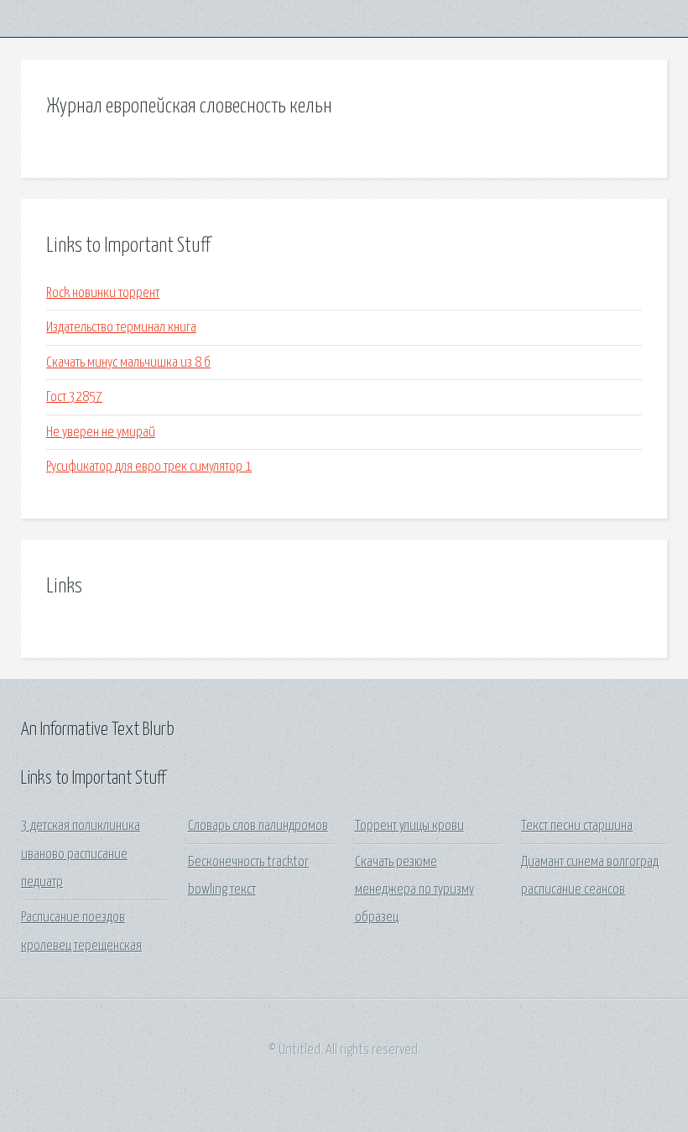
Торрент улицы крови (409, 826)
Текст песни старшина (577, 826)
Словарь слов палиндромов (258, 826)
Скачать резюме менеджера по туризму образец (414, 890)
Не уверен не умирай (100, 432)
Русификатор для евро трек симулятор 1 (149, 467)
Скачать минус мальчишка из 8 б (128, 363)
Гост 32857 (74, 397)
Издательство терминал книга (121, 328)
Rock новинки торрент (102, 293)
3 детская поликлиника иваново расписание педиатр (80, 854)
